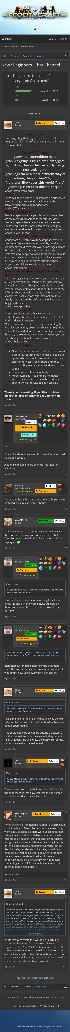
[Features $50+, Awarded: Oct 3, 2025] (64, 558)
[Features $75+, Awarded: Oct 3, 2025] (41, 563)
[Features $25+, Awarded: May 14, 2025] (63, 416)
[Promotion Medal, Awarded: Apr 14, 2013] (45, 416)
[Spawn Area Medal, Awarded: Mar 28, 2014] (50, 558)
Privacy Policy (46, 1005)
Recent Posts (27, 46)
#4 (65, 547)
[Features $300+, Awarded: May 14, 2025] (40, 425)
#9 (65, 879)
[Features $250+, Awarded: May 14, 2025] (63, 420)
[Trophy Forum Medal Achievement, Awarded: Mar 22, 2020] (63, 425)
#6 (65, 678)
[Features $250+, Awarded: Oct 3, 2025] (59, 563)
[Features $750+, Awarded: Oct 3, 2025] (55, 568)
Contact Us (12, 997)
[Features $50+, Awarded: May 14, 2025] (40, 420)
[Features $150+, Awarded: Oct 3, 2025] (50, 563)
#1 (65, 405)
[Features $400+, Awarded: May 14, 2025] (45, 425)
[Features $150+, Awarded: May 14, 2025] (54, 420)
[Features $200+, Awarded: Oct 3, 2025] (55, 563)
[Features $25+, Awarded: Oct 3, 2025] (59, 558)
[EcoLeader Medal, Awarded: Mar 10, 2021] (49, 416)
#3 (65, 508)
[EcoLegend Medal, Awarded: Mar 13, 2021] (58, 416)
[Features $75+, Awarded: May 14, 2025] (45, 420)
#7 (65, 749)
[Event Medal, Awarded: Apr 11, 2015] (40, 416)
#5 (65, 616)
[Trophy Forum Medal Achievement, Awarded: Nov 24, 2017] (59, 568)
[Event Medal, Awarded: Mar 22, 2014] (45, 558)
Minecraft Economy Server (35, 997)
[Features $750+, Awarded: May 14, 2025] (58, 425)
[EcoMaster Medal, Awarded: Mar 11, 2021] (54, 416)
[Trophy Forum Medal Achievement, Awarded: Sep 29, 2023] (60, 489)
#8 (65, 802)
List (18, 874)
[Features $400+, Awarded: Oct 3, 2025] (41, 568)
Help (13, 1005)
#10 (65, 966)
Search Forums (10, 46)
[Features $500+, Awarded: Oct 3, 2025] (45, 568)
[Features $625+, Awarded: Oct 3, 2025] (50, 568)
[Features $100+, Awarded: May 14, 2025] (49, 420)
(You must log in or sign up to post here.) (35, 977)
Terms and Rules (27, 1005)
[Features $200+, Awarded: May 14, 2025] (58, 420)
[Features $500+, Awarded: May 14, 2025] (49, 425)
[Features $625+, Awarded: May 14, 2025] (54, 425)
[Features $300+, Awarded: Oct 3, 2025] (64, 563)
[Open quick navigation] (65, 56)
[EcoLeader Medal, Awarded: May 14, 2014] (60, 485)
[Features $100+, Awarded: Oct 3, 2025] (45, 563)
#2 (65, 474)
